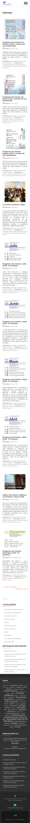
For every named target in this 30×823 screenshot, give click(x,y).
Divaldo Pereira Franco (10, 616)
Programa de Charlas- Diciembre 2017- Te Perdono (12, 553)
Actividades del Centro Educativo (13, 609)
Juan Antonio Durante (10, 625)
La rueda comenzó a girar (13, 205)
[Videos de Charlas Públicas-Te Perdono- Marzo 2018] (15, 482)
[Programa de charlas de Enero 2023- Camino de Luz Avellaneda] (15, 84)
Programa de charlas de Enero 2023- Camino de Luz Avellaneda (14, 99)
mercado (13, 707)
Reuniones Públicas (7, 63)
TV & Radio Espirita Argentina (20, 725)
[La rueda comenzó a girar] (15, 191)
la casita (17, 703)
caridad (13, 693)
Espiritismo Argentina (15, 64)
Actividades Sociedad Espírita (18, 61)
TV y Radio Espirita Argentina (12, 638)
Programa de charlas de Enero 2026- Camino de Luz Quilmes (13, 781)
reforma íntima (19, 711)
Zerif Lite (8, 819)
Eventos (6, 622)
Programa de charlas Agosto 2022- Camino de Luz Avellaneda (13, 153)
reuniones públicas (13, 121)
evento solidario (19, 699)
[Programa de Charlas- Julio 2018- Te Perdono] (15, 251)
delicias (16, 695)
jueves (11, 703)
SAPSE (6, 632)
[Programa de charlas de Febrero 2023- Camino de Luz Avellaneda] (15, 29)
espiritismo (11, 698)
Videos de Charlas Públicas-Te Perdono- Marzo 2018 (14, 496)
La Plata (22, 705)
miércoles (19, 291)
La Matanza (13, 705)
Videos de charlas (7, 518)
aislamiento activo (16, 685)
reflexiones (11, 711)
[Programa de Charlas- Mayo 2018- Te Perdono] (15, 366)
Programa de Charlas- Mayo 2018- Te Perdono (14, 380)
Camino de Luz (13, 119)
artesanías (11, 687)
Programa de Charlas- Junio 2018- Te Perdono (14, 322)
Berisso (9, 689)
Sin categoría (8, 635)
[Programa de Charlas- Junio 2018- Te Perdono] (15, 308)
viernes (7, 68)
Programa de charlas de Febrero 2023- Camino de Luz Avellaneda (13, 44)
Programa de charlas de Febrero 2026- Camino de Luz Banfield (14, 772)
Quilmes (22, 709)
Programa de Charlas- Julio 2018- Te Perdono (14, 265)
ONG (5, 709)
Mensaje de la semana (10, 651)
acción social (6, 685)
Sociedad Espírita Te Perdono (14, 175)
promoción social (13, 709)
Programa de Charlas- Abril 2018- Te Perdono (14, 438)
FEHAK (23, 64)
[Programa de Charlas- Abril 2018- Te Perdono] (15, 424)
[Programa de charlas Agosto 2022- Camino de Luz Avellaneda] (15, 138)
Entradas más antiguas (9, 587)
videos (15, 522)
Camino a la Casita (18, 689)
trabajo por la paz (7, 725)
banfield (25, 687)
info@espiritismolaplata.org (15, 807)
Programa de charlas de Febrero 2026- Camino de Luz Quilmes (14, 768)
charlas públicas (13, 231)
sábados (14, 723)
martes (7, 707)
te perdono (22, 723)
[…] (25, 225)
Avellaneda (5, 64)
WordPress (21, 819)
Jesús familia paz (11, 291)
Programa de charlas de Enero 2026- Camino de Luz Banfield (13, 786)
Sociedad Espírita (7, 66)
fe (24, 699)
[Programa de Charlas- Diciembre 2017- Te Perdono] (15, 538)
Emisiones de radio (9, 619)
